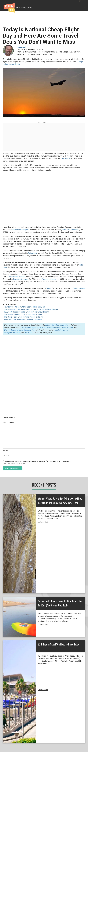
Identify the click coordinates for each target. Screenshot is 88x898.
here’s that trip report (70, 230)
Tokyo (48, 288)
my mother (66, 158)
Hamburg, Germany (21, 279)
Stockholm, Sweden (17, 277)
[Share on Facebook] (2, 441)
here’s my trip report (20, 230)
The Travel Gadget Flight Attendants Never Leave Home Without (47, 327)
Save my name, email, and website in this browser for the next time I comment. (37, 461)
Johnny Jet (21, 47)
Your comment (9, 422)
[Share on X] (2, 446)
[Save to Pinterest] (2, 451)
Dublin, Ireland (79, 288)
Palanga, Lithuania (48, 279)
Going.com (32, 253)
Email (6, 456)
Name (6, 450)
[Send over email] (2, 456)
